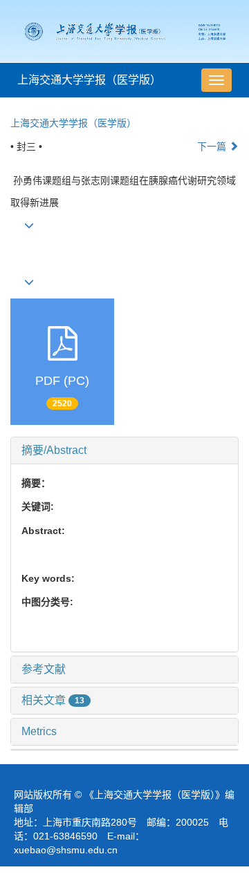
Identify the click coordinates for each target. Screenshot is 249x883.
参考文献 (43, 669)
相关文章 (52, 700)
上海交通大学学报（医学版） (89, 80)
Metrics (39, 731)
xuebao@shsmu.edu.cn (66, 849)
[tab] (124, 450)
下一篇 (213, 146)
